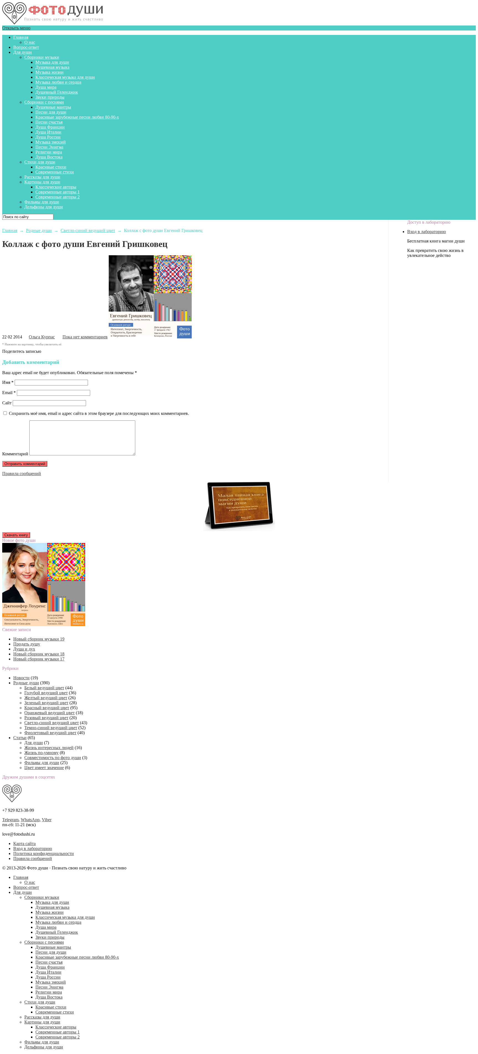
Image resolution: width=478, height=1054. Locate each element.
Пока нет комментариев (85, 337)
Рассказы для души (42, 177)
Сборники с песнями (44, 102)
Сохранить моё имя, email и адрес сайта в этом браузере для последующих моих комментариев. (99, 413)
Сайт (7, 402)
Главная (20, 37)
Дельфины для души (43, 207)
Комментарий (15, 453)
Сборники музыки (41, 57)
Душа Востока (49, 157)
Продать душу (26, 644)
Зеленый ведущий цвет (46, 702)
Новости (21, 677)
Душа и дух (24, 649)
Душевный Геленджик (56, 92)
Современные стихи (54, 172)
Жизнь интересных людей (49, 747)
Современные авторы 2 (57, 197)
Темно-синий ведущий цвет (50, 727)
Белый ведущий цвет (44, 687)
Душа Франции (50, 127)
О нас (29, 42)
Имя (8, 382)
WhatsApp (30, 819)
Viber (46, 819)
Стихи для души (39, 162)
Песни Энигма (49, 147)
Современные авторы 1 (57, 192)
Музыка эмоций (50, 142)
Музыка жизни (49, 72)
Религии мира (48, 152)
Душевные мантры (53, 107)
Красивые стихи (50, 167)
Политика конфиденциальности (43, 853)
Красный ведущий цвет (46, 707)
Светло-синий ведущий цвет (51, 722)
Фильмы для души (41, 202)
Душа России (48, 137)
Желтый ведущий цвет (45, 697)
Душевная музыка (52, 67)
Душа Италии (48, 132)
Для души (22, 52)
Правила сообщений (21, 473)
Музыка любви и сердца (58, 82)
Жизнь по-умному (41, 752)
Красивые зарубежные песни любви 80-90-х (77, 117)
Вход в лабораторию (426, 231)
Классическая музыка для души (65, 77)
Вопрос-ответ (26, 47)
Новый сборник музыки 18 (38, 654)
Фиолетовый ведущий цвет (50, 732)
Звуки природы (49, 97)
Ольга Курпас (42, 337)
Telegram (10, 819)
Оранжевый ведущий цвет (49, 712)
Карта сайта (24, 843)
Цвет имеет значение (44, 767)
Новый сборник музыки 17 (38, 659)
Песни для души (50, 112)
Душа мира (45, 87)
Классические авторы (55, 187)
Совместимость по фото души (52, 757)
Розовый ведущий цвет (46, 717)
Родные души (26, 682)
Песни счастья (49, 122)
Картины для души (42, 182)
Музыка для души (52, 62)
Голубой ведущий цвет (46, 692)
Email (9, 392)
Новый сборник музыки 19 (38, 639)
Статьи (20, 737)
